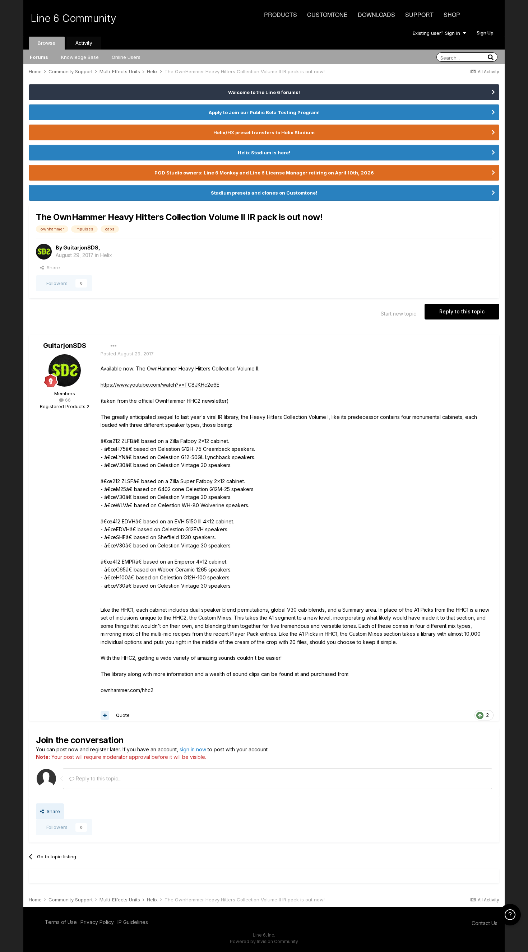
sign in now (193, 749)
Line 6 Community (73, 18)
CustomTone (327, 14)
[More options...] (113, 346)
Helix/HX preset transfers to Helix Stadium (264, 132)
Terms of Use (61, 922)
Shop (452, 14)
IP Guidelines (132, 922)
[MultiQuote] (105, 715)
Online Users (126, 57)
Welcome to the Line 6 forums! (264, 92)
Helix (106, 255)
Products (280, 14)
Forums (39, 57)
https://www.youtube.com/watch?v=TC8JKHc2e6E (160, 385)
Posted (127, 353)
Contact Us (484, 923)
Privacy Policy (97, 922)
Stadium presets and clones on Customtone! (264, 193)
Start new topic (398, 314)
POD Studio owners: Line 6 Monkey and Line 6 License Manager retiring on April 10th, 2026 (264, 173)
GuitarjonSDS (80, 247)
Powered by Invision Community (264, 941)
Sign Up (485, 33)
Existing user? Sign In (438, 33)
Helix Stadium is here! (264, 152)
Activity (83, 43)
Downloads (376, 14)
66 (67, 400)
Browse (47, 43)
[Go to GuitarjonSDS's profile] (44, 252)
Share (52, 267)
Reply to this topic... (97, 778)
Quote (123, 715)
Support (419, 14)
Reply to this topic (462, 311)
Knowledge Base (80, 57)
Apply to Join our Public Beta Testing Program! (264, 112)
